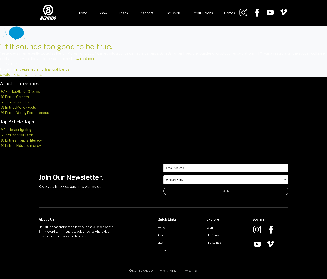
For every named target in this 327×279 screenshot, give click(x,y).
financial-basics (57, 69)
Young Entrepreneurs (25, 113)
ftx (13, 75)
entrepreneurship (30, 69)
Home (82, 13)
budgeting (16, 130)
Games (229, 13)
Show (103, 13)
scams (22, 75)
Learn (123, 13)
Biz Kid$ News (20, 92)
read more (86, 59)
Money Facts (18, 107)
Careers (15, 97)
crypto (5, 75)
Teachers (146, 13)
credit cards (17, 135)
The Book (172, 13)
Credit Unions (202, 13)
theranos (35, 75)
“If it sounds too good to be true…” (60, 46)
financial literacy (21, 140)
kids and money (21, 146)
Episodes (15, 102)
